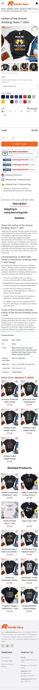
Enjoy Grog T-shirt (29, 521)
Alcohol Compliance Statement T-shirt (9, 493)
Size (3, 108)
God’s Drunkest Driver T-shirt (9, 522)
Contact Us (5, 657)
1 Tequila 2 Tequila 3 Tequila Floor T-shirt (10, 607)
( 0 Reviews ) (14, 73)
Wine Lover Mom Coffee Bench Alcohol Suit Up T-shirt (29, 400)
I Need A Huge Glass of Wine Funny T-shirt (29, 493)
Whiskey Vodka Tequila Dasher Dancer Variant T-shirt (9, 429)
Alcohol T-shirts (26, 9)
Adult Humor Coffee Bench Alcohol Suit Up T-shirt (29, 578)
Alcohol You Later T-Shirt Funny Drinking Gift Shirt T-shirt (9, 550)
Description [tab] (19, 203)
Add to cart (20, 144)
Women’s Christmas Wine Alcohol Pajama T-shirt (9, 400)
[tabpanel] (19, 299)
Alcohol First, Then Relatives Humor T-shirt (29, 550)
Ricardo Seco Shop (27, 331)
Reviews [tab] (19, 218)
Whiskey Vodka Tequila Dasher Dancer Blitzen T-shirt (10, 457)
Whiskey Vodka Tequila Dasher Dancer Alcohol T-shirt (29, 429)
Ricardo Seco (11, 632)
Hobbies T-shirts (13, 9)
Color (6, 93)
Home (3, 9)
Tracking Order (6, 661)
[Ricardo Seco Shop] (17, 3)
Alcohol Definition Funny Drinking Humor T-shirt (29, 607)
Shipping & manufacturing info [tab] (16, 211)
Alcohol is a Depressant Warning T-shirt (9, 578)
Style (3, 77)
